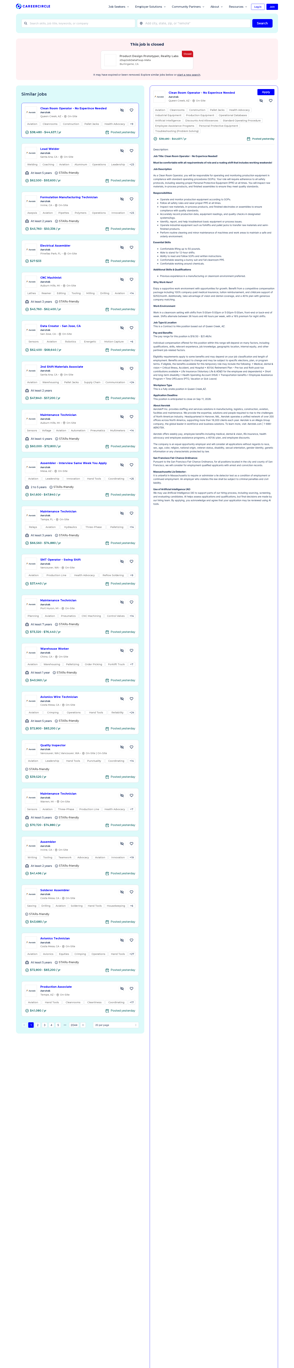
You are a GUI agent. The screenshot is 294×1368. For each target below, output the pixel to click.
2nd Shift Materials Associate (61, 366)
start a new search (188, 74)
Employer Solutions (148, 6)
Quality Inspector (53, 745)
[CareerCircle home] (33, 7)
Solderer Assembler (55, 890)
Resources (236, 6)
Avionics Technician (55, 938)
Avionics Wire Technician (59, 697)
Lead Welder (49, 149)
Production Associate (56, 986)
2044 (74, 1025)
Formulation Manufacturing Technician (69, 197)
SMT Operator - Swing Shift (60, 559)
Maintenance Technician (58, 415)
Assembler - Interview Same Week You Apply (73, 463)
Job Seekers (117, 6)
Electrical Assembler (55, 245)
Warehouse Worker (54, 648)
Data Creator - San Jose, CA (60, 326)
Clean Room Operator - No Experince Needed (73, 108)
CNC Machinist (50, 277)
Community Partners (186, 6)
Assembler (48, 841)
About (214, 6)
